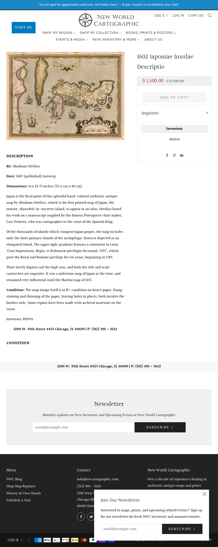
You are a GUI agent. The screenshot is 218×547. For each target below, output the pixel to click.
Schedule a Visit (18, 500)
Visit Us (23, 27)
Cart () (196, 15)
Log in (178, 15)
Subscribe (157, 427)
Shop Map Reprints (20, 486)
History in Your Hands (23, 493)
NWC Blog (14, 479)
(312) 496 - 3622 (89, 486)
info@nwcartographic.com (98, 479)
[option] (65, 96)
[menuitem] (59, 32)
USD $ (159, 15)
